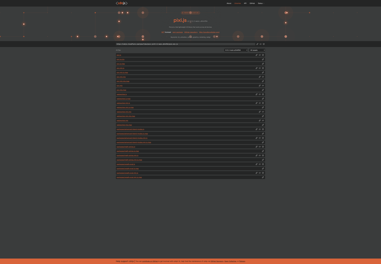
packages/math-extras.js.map (128, 151)
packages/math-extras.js (126, 147)
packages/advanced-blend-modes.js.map (132, 133)
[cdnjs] (121, 3)
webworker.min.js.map (125, 107)
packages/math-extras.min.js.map (129, 160)
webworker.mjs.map (124, 125)
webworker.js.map (123, 99)
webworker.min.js (123, 103)
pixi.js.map (121, 64)
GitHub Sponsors (217, 261)
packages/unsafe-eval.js (126, 164)
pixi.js (119, 55)
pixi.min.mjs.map (123, 81)
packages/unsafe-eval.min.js (127, 173)
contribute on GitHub (150, 261)
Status (260, 3)
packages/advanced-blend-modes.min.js (132, 138)
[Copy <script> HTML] (260, 44)
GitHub (252, 3)
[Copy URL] (257, 44)
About (229, 3)
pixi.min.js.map (122, 72)
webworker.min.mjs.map (126, 116)
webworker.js (122, 94)
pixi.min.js (120, 68)
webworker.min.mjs (124, 112)
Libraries (237, 3)
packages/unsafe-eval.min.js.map (129, 177)
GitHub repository (191, 32)
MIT (163, 32)
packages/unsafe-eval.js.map (128, 168)
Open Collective (230, 261)
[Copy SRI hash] (263, 44)
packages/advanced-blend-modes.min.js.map (134, 142)
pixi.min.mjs (121, 77)
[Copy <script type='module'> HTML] (263, 76)
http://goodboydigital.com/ (209, 32)
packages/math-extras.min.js (127, 155)
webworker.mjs (122, 120)
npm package (178, 32)
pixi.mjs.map (121, 90)
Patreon (242, 261)
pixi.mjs (119, 85)
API (245, 3)
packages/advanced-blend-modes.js (130, 129)
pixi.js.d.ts (120, 59)
